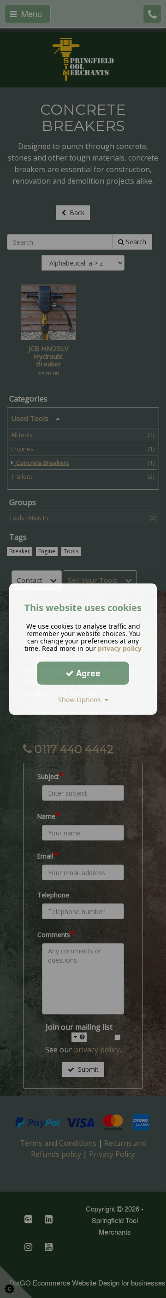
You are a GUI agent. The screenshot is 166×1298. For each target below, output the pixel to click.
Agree (87, 673)
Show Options (81, 699)
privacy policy (120, 648)
